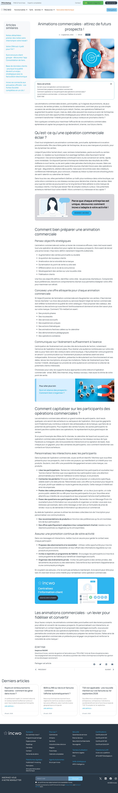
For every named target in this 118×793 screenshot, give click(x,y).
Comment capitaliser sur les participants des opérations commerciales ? (61, 92)
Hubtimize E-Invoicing (33, 762)
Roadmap (29, 744)
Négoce (51, 748)
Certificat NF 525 (101, 741)
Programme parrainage (34, 738)
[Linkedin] (105, 778)
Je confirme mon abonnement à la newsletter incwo (55, 782)
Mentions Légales (78, 753)
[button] (111, 84)
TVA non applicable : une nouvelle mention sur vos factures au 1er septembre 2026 (97, 690)
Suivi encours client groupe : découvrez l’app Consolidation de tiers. (16, 57)
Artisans (52, 738)
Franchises (53, 751)
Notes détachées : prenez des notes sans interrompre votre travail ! (17, 38)
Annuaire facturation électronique (33, 770)
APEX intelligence (78, 764)
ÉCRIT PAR (40, 96)
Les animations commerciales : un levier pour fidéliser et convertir (59, 94)
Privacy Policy (69, 785)
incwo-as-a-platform (103, 753)
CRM (87, 35)
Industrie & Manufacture (57, 744)
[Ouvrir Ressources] (54, 10)
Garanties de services (79, 735)
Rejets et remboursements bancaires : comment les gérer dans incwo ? (19, 690)
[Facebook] (110, 778)
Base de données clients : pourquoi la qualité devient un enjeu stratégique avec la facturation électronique (16, 71)
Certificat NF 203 (101, 738)
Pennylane (29, 766)
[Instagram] (115, 778)
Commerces (53, 735)
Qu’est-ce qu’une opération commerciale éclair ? (53, 87)
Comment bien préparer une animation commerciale (55, 89)
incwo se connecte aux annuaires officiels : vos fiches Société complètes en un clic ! (16, 86)
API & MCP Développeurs (104, 756)
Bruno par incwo (54, 762)
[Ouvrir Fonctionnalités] (27, 10)
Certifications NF (101, 735)
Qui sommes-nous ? (32, 735)
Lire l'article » (9, 706)
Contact (29, 751)
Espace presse (31, 741)
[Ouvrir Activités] (42, 10)
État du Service (77, 738)
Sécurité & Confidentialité (81, 741)
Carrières (29, 748)
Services (52, 741)
